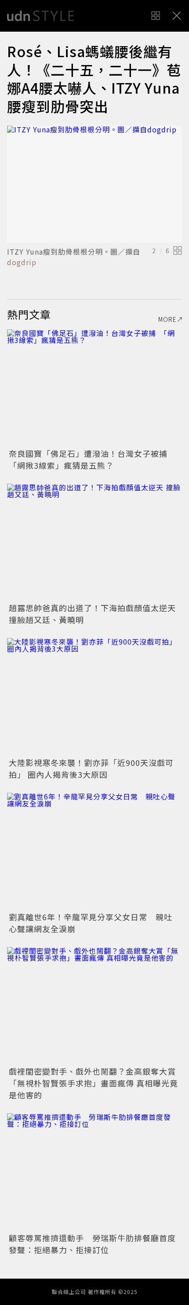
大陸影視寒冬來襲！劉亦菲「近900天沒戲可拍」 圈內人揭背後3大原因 (91, 768)
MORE (167, 319)
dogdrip (21, 262)
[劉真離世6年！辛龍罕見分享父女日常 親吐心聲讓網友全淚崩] (94, 851)
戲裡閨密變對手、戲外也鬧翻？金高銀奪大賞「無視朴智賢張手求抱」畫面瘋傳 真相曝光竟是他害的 (93, 1083)
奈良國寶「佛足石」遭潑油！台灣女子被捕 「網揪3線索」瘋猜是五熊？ (92, 459)
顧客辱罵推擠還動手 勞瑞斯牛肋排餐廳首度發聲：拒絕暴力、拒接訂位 (92, 1243)
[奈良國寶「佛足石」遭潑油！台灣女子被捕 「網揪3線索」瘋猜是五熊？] (94, 387)
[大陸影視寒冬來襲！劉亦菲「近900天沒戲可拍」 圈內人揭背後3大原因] (94, 696)
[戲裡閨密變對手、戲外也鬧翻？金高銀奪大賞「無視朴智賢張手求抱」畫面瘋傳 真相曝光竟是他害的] (94, 1005)
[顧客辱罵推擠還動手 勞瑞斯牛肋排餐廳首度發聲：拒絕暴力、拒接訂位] (94, 1171)
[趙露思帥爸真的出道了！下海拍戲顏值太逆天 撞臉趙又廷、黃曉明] (94, 542)
